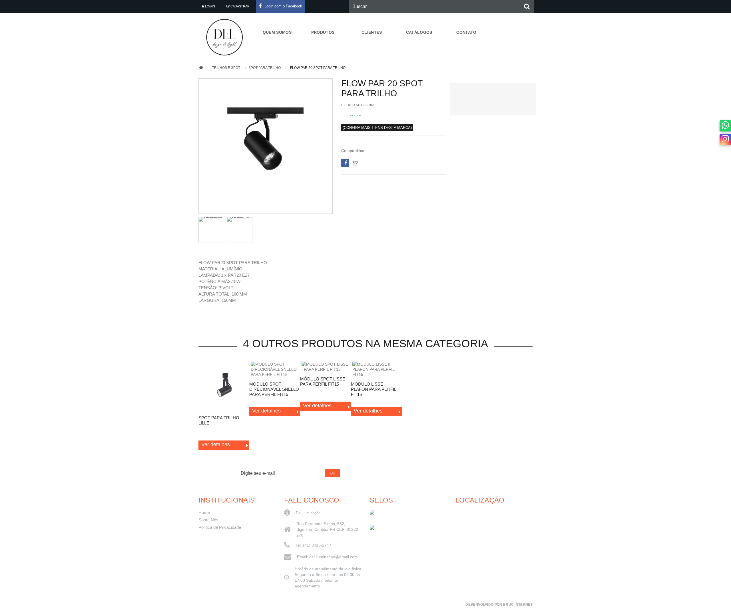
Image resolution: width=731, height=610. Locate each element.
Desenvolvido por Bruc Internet (499, 605)
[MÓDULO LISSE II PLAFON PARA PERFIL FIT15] (376, 369)
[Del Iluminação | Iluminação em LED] (226, 37)
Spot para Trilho (264, 68)
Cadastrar (240, 6)
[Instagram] (725, 139)
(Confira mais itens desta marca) (377, 128)
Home (204, 512)
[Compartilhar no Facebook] (345, 163)
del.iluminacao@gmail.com (333, 557)
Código (348, 105)
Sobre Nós (208, 520)
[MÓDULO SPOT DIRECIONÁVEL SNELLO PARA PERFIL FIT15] (274, 369)
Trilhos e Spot (226, 68)
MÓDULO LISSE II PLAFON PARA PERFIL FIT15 (373, 389)
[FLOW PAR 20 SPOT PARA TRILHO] (265, 209)
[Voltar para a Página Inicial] (201, 67)
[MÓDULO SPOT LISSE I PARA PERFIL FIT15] (325, 366)
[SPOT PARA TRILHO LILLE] (223, 386)
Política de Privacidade (219, 527)
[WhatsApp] (725, 125)
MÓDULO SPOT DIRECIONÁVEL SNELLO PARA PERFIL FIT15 (274, 389)
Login (209, 6)
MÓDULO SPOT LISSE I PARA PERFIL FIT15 (324, 381)
